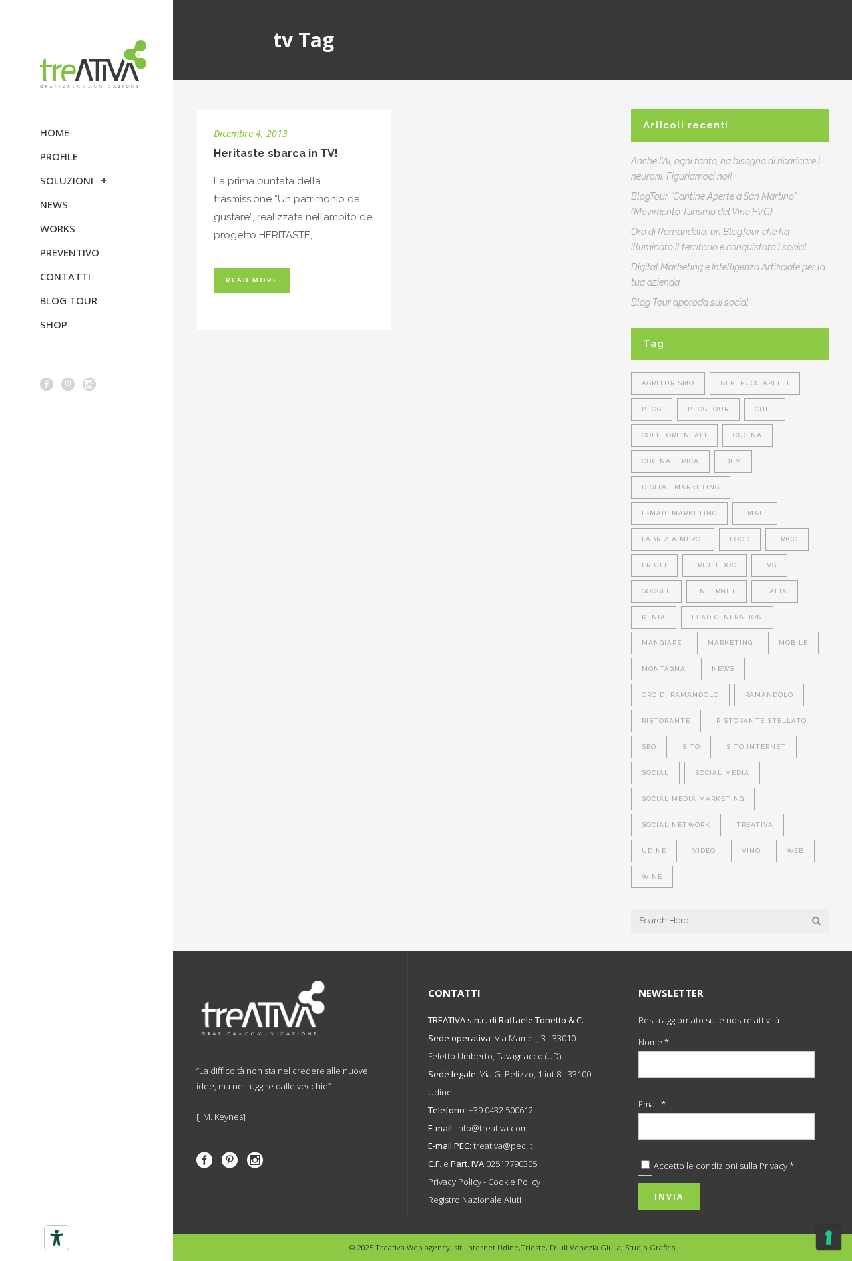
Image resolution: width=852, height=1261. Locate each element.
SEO (649, 746)
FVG (769, 565)
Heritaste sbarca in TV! (276, 153)
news (723, 668)
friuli (654, 565)
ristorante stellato (761, 720)
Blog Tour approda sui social (690, 302)
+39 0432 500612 (501, 1110)
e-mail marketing (679, 513)
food (740, 539)
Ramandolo (769, 694)
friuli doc (714, 565)
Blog (652, 409)
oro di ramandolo (680, 694)
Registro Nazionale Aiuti (474, 1200)
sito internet (756, 746)
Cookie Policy (514, 1182)
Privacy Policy (454, 1182)
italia (774, 591)
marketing (730, 642)
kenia (654, 617)
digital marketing (681, 487)
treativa (754, 824)
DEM (733, 461)
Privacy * (776, 1166)
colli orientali (674, 435)
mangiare (662, 642)
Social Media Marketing (693, 798)
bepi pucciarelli (754, 383)
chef (765, 409)
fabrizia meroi (673, 539)
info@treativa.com (492, 1128)
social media (722, 772)
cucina (747, 435)
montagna (664, 668)
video (704, 850)
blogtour (708, 409)
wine (652, 876)
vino (751, 850)
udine (654, 850)
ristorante (666, 720)
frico (787, 539)
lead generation (727, 617)
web (795, 850)
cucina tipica (670, 461)
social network (676, 824)
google (656, 591)
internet (716, 591)
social (655, 772)
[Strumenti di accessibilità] (56, 1237)
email (755, 513)
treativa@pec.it (502, 1146)
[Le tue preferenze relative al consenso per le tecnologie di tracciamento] (828, 1237)
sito (691, 746)
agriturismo (668, 383)
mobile (793, 642)
